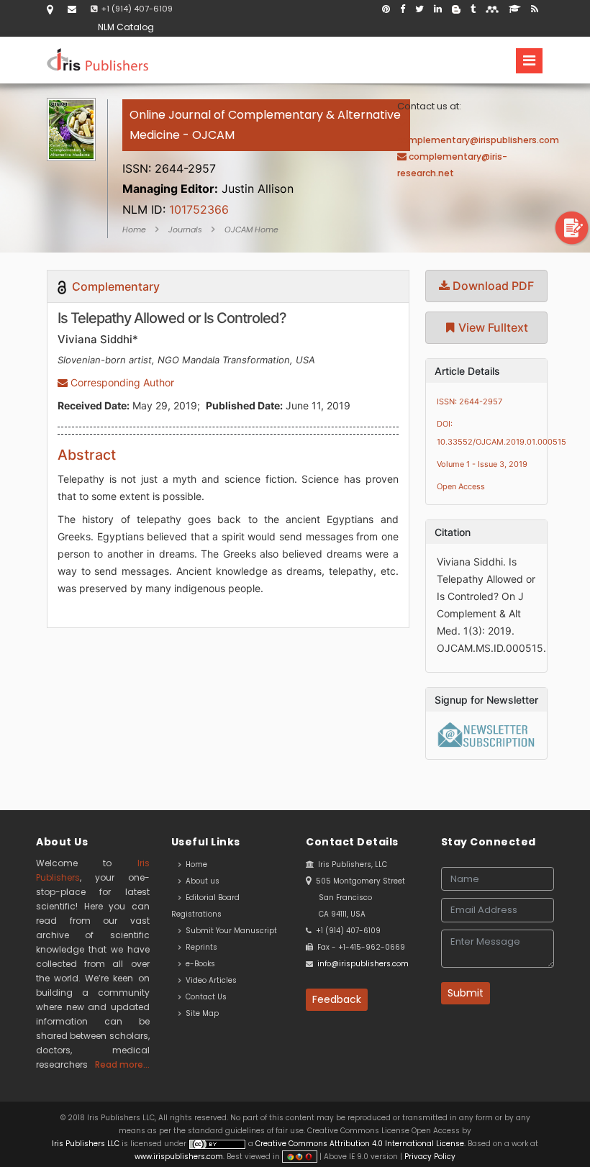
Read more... (122, 1064)
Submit (466, 993)
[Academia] (515, 9)
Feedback (336, 999)
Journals (185, 229)
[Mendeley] (492, 9)
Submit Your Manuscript (229, 930)
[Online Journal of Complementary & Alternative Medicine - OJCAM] (266, 151)
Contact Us (204, 996)
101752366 (175, 209)
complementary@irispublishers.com (478, 140)
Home (134, 229)
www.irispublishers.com (179, 1156)
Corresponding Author (121, 382)
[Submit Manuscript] (572, 228)
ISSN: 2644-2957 (469, 401)
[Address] (50, 9)
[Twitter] (419, 9)
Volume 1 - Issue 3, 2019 (482, 464)
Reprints (199, 947)
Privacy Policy (428, 1156)
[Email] (72, 9)
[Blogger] (456, 9)
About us (200, 881)
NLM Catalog (126, 27)
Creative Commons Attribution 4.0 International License (359, 1143)
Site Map (200, 1013)
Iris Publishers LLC (87, 1143)
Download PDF (492, 285)
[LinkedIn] (438, 9)
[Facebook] (402, 9)
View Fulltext (491, 327)
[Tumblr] (473, 9)
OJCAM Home (251, 229)
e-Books (198, 963)
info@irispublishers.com (363, 963)
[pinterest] (386, 9)
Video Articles (209, 980)
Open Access (461, 486)
